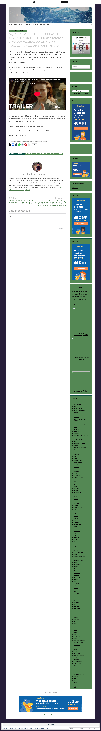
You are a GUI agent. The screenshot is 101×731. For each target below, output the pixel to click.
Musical (76, 579)
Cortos (75, 473)
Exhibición (76, 511)
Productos (76, 613)
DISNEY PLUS (77, 488)
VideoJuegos (77, 678)
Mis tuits (75, 188)
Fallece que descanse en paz (82, 514)
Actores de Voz (78, 404)
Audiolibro (76, 433)
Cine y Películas (32, 153)
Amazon (76, 406)
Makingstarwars (78, 560)
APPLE (75, 427)
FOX (75, 520)
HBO (75, 533)
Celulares (76, 452)
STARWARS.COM (78, 642)
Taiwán (75, 649)
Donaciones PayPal (81, 391)
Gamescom (77, 528)
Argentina (76, 429)
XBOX (75, 680)
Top (75, 665)
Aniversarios (77, 422)
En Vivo (76, 499)
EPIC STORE (77, 503)
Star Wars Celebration (80, 640)
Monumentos (77, 577)
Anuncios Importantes (80, 425)
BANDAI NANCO (78, 439)
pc (74, 600)
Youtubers (76, 684)
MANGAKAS (77, 564)
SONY (75, 630)
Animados (76, 417)
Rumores (76, 619)
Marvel (13, 153)
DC (74, 484)
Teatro (75, 651)
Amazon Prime (78, 408)
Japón (75, 543)
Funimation (77, 522)
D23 (75, 481)
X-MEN (61, 153)
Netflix (75, 581)
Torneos (76, 667)
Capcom (76, 445)
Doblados (76, 490)
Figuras (76, 518)
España (76, 505)
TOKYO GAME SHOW (79, 663)
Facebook (75, 147)
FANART (76, 516)
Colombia (76, 467)
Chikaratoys (77, 454)
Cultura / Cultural (78, 477)
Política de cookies (43, 728)
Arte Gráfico (77, 431)
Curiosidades (77, 479)
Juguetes (76, 548)
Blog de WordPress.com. (50, 714)
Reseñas (76, 617)
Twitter (76, 672)
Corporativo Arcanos (31, 24)
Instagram (76, 537)
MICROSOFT (77, 575)
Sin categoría (77, 627)
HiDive (75, 535)
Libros (75, 554)
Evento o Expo (78, 507)
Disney (75, 486)
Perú (75, 604)
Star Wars (76, 638)
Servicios (76, 625)
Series (75, 623)
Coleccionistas (78, 464)
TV (74, 670)
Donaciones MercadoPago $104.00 (81, 358)
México (76, 568)
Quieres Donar (44, 24)
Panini (75, 598)
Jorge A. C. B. (22, 30)
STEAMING (77, 645)
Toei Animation (78, 661)
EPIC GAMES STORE (79, 501)
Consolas (76, 471)
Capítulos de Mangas (79, 443)
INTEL (75, 539)
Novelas (76, 588)
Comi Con (76, 469)
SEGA (75, 621)
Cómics (76, 449)
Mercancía (77, 573)
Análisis (76, 412)
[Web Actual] (91, 23)
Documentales (78, 492)
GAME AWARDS (78, 524)
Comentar (60, 228)
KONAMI (76, 550)
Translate (86, 93)
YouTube (76, 682)
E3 (74, 494)
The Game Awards (79, 655)
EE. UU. (75, 496)
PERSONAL (77, 606)
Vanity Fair (77, 676)
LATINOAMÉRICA (78, 552)
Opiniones (76, 595)
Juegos (75, 546)
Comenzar (64, 2)
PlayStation (77, 608)
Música (76, 571)
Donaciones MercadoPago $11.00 (81, 334)
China (75, 458)
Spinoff (76, 634)
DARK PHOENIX (44, 153)
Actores (76, 402)
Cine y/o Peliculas (79, 460)
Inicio (20, 24)
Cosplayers (77, 475)
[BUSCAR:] (81, 67)
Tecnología (77, 653)
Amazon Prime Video (80, 410)
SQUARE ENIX (77, 636)
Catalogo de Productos (80, 447)
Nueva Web (13, 24)
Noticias (76, 585)
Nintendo (76, 583)
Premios (76, 610)
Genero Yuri (77, 531)
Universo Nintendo (79, 674)
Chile (75, 456)
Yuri (75, 687)
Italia (75, 541)
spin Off (76, 632)
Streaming (76, 647)
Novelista (76, 593)
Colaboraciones (78, 462)
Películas (21, 153)
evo (75, 509)
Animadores (77, 414)
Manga (75, 562)
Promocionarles (78, 615)
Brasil (75, 441)
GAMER (76, 526)
